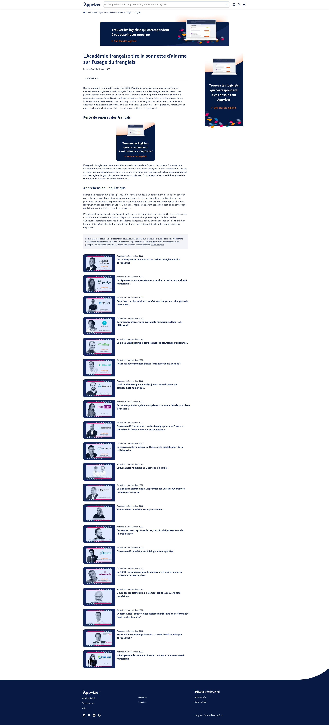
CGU (84, 708)
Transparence (88, 703)
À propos (142, 697)
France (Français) (211, 715)
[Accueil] (84, 12)
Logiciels (142, 702)
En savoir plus (157, 244)
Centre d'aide (200, 702)
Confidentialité (88, 698)
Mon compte (200, 697)
